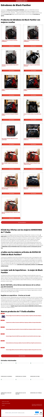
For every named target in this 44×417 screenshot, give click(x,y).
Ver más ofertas (22, 356)
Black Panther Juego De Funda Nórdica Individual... (32, 65)
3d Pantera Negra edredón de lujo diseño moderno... (10, 65)
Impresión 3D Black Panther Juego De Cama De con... (11, 213)
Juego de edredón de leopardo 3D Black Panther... (10, 90)
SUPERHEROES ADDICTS (21, 1)
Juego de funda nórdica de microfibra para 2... (32, 115)
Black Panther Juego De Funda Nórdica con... (10, 164)
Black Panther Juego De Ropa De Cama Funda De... (32, 188)
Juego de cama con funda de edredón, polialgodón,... (9, 41)
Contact (3, 405)
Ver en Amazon (11, 70)
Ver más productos (22, 222)
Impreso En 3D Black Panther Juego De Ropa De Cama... (10, 188)
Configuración (36, 414)
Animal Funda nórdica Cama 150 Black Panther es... (32, 139)
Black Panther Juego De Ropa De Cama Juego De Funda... (32, 164)
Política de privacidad (6, 403)
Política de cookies (5, 401)
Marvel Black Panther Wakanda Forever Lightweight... (10, 139)
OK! (37, 412)
